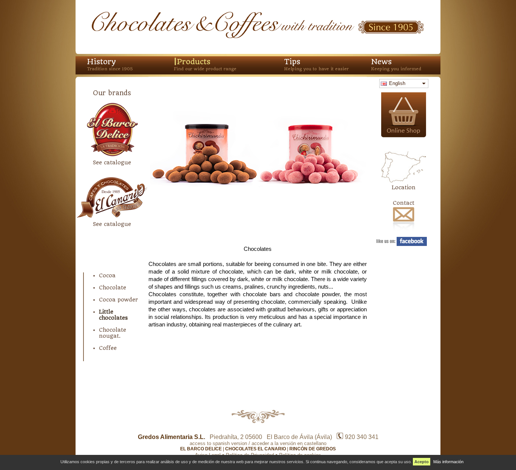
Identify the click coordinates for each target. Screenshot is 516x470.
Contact (403, 203)
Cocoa (107, 275)
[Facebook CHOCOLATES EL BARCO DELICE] (404, 244)
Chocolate (112, 287)
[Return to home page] (258, 39)
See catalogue (112, 162)
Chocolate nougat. (112, 333)
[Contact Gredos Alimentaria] (403, 231)
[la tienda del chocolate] (403, 136)
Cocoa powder (118, 300)
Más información (448, 461)
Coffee (108, 348)
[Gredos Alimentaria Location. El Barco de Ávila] (403, 181)
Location (404, 187)
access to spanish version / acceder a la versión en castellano (258, 443)
